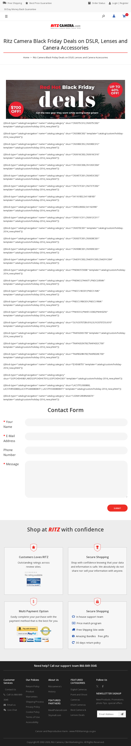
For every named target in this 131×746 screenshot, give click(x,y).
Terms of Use (33, 717)
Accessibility (32, 722)
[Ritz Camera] (65, 27)
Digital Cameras (79, 689)
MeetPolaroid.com (57, 710)
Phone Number (9, 452)
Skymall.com (54, 715)
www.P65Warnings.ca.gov (82, 731)
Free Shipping (15, 3)
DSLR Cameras (78, 704)
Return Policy (32, 686)
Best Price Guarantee (41, 3)
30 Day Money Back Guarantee (20, 9)
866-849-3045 (88, 666)
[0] (124, 16)
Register (124, 3)
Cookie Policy (33, 711)
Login (115, 3)
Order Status (98, 3)
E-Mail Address (9, 438)
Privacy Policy (33, 706)
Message (12, 464)
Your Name (8, 424)
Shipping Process (35, 701)
